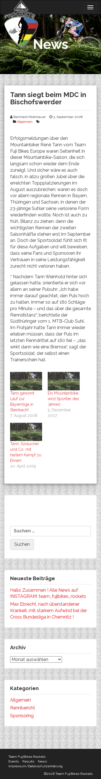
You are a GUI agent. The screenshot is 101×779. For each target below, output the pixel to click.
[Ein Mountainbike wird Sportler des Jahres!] (64, 381)
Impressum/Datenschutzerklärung (35, 766)
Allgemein (25, 122)
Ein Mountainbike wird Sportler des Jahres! (63, 399)
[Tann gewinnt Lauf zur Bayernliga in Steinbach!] (26, 381)
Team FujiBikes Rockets (26, 757)
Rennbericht (22, 707)
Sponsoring (22, 715)
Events (13, 761)
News (42, 761)
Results (28, 761)
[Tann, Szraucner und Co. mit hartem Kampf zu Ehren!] (26, 432)
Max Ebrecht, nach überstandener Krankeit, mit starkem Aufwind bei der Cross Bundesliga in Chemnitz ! (48, 610)
